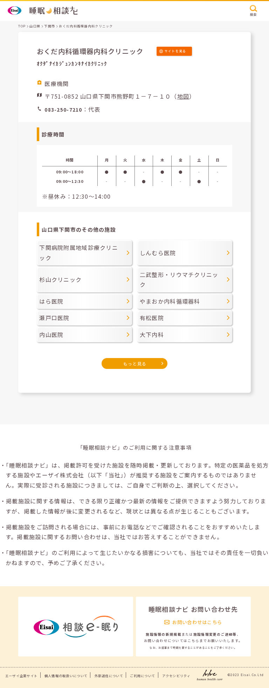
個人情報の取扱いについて (66, 675)
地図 (183, 96)
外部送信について (109, 675)
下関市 (49, 26)
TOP (22, 26)
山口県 (34, 26)
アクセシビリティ (176, 675)
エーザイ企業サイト (21, 675)
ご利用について (142, 675)
